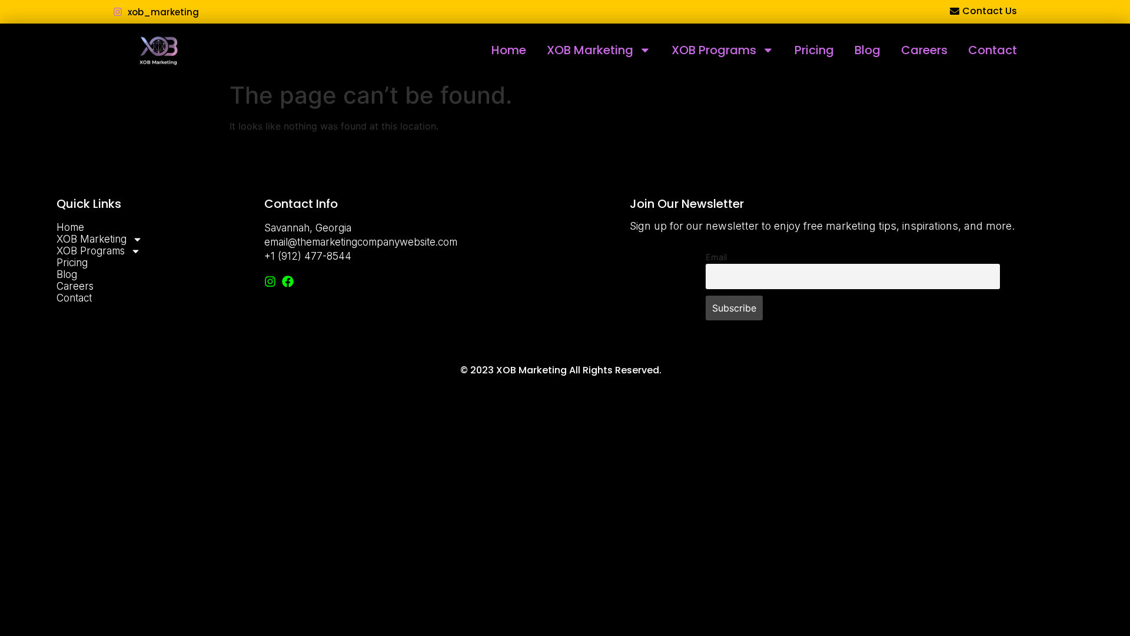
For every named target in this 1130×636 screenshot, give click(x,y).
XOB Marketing (590, 50)
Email (716, 257)
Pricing (814, 50)
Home (508, 50)
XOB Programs (714, 50)
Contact (992, 50)
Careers (924, 50)
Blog (867, 50)
